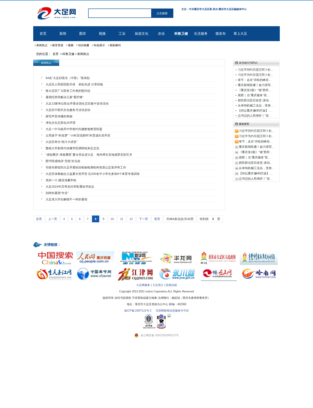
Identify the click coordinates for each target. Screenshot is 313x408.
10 (112, 219)
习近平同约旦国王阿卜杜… (256, 69)
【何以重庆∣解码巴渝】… (254, 110)
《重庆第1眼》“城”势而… (254, 90)
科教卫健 (181, 33)
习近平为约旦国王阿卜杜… (256, 74)
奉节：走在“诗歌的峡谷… (255, 80)
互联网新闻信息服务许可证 (172, 310)
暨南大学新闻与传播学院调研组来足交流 (72, 148)
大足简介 (158, 285)
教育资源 (57, 45)
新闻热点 (41, 45)
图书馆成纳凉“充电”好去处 (63, 161)
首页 (43, 33)
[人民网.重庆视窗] (95, 251)
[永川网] (177, 267)
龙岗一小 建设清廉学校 (61, 180)
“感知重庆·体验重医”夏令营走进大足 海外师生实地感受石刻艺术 (89, 154)
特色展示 (99, 45)
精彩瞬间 (115, 45)
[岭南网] (259, 267)
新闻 (62, 33)
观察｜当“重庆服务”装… (254, 95)
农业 (161, 33)
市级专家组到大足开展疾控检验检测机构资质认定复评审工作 (86, 167)
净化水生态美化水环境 (60, 122)
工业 (122, 33)
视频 (102, 33)
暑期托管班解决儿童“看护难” (64, 97)
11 (121, 219)
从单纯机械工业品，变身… (256, 105)
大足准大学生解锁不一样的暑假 (66, 199)
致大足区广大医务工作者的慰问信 (68, 90)
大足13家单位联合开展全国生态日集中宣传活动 (77, 103)
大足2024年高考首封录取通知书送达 (70, 186)
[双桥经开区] (259, 251)
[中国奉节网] (95, 267)
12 (131, 219)
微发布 (220, 33)
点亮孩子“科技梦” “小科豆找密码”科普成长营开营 (78, 135)
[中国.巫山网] (218, 267)
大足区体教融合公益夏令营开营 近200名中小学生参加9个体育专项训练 (93, 173)
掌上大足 (240, 33)
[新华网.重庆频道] (136, 251)
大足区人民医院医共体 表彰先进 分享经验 (74, 84)
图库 (82, 33)
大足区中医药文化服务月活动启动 (68, 110)
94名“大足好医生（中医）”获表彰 (68, 78)
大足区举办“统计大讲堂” (62, 142)
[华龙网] (177, 251)
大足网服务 (143, 285)
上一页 (52, 219)
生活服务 (201, 33)
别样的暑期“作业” (57, 193)
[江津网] (136, 267)
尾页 (157, 219)
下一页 (143, 219)
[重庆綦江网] (54, 267)
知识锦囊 (83, 45)
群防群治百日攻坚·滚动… (255, 100)
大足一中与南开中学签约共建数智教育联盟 (74, 129)
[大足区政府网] (218, 251)
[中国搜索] (54, 251)
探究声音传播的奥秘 (59, 116)
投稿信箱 (171, 285)
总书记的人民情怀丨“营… (255, 115)
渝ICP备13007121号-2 (137, 310)
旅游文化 (141, 33)
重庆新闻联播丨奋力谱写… (256, 85)
